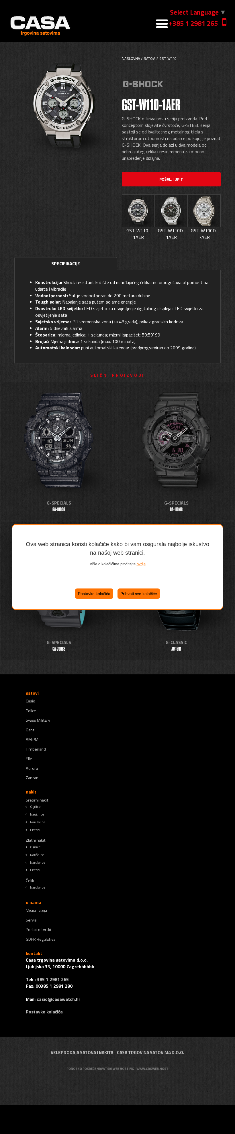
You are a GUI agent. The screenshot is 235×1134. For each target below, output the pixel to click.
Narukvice (37, 822)
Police (31, 711)
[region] (117, 567)
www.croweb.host (152, 1068)
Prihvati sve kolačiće (138, 593)
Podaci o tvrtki (38, 929)
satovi (32, 693)
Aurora (32, 768)
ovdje (141, 564)
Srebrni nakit (37, 800)
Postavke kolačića (94, 593)
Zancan (32, 778)
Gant (30, 730)
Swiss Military (38, 720)
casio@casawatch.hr (58, 999)
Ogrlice (35, 806)
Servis (31, 920)
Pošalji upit (171, 179)
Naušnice (37, 814)
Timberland (36, 749)
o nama (33, 902)
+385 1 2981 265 (193, 23)
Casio (30, 701)
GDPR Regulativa (40, 939)
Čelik (30, 880)
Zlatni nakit (36, 840)
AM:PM (32, 739)
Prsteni (35, 829)
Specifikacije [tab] (65, 263)
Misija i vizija (36, 910)
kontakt (34, 953)
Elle (29, 758)
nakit (31, 791)
